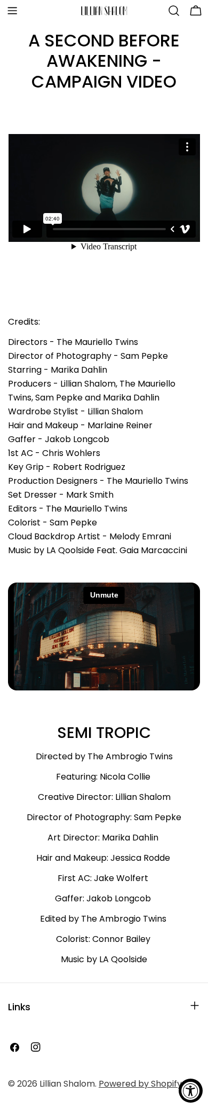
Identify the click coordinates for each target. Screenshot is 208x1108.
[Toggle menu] (12, 10)
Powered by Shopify (140, 1084)
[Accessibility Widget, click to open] (191, 1091)
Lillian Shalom (67, 1084)
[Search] (174, 10)
